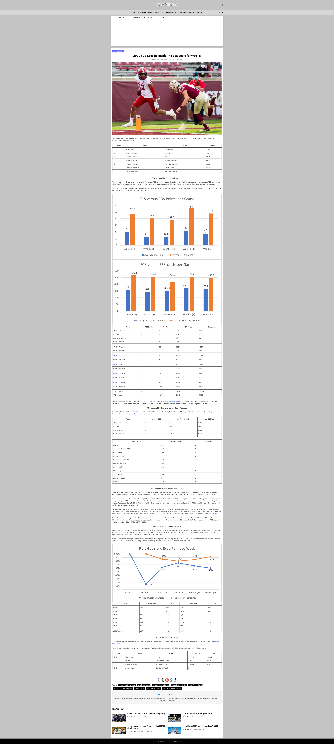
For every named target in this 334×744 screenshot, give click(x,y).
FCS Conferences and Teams (148, 12)
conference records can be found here (165, 414)
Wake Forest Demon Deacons (172, 688)
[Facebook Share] (158, 680)
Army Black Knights (144, 685)
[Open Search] (219, 12)
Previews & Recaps (118, 51)
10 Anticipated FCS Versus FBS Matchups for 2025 (200, 726)
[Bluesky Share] (171, 680)
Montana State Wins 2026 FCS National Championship (146, 714)
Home (134, 12)
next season (213, 513)
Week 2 (115, 373)
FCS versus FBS (151, 401)
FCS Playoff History (185, 12)
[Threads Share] (175, 680)
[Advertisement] (167, 32)
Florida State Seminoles (178, 685)
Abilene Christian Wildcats (127, 685)
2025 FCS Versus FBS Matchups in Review (197, 714)
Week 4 (115, 356)
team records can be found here (130, 414)
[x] (222, 5)
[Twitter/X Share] (162, 680)
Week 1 (115, 382)
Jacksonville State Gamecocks (123, 688)
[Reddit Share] (167, 680)
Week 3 (115, 365)
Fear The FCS (156, 59)
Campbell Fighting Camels (160, 685)
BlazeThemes (177, 741)
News (198, 12)
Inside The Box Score (195, 685)
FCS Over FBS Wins (168, 12)
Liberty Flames (139, 688)
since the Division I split (171, 401)
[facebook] (220, 5)
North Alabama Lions (153, 688)
